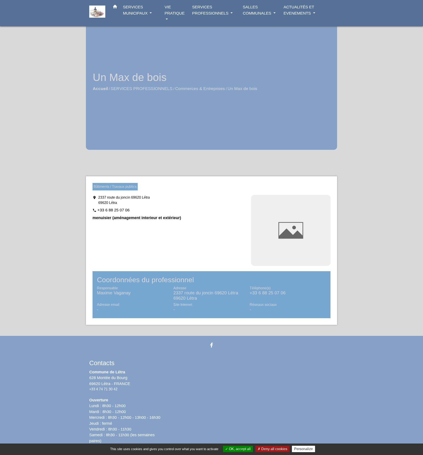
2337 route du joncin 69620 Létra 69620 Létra (124, 200)
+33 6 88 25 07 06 (113, 210)
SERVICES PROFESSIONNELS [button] (211, 10)
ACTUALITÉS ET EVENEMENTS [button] (299, 10)
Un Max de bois (242, 88)
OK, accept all (239, 449)
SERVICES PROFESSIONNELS (142, 88)
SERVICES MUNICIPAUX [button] (136, 10)
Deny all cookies (273, 449)
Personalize (303, 449)
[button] (115, 7)
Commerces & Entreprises (200, 88)
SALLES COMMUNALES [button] (257, 10)
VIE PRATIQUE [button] (175, 10)
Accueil (100, 88)
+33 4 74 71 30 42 (103, 389)
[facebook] (211, 345)
